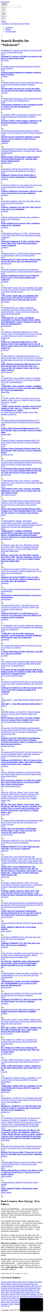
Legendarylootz (6, 1054)
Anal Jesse (4, 897)
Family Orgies (19, 1300)
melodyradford (6, 1176)
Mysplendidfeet (18, 1286)
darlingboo (5, 583)
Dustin (10, 1286)
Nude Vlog (5, 1290)
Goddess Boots (6, 1288)
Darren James (22, 1298)
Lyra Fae (4, 1072)
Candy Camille (14, 1304)
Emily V (4, 706)
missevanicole (6, 475)
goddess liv (5, 350)
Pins (6, 1296)
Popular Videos (24, 24)
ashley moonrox (6, 372)
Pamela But (32, 1282)
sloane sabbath (6, 931)
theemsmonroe (6, 109)
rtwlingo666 (5, 1140)
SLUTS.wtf (5, 2)
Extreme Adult (10, 31)
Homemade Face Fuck (20, 1288)
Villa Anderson (30, 1292)
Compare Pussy (15, 1290)
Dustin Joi (28, 1286)
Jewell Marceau (26, 722)
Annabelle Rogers (16, 676)
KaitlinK (4, 1013)
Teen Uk (25, 1282)
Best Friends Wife (15, 1282)
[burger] (3, 14)
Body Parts (10, 1292)
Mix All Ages (37, 1286)
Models (8, 29)
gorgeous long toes (7, 746)
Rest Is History (6, 1284)
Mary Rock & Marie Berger (11, 786)
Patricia (12, 412)
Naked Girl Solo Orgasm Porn (23, 1284)
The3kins (4, 76)
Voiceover (5, 1282)
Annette (25, 412)
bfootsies (4, 1156)
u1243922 (4, 656)
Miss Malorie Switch (8, 495)
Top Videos (14, 24)
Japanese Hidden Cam (29, 1290)
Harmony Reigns (7, 454)
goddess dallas (6, 434)
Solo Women (12, 1298)
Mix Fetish (5, 60)
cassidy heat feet (7, 834)
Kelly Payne (5, 676)
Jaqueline (18, 412)
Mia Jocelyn (5, 302)
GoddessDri (5, 639)
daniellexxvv (5, 1112)
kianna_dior (5, 814)
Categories (9, 27)
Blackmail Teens (35, 1288)
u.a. (2, 412)
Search (4, 4)
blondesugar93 (6, 163)
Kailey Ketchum (7, 1034)
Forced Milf (25, 1294)
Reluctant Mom (19, 1292)
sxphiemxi (4, 143)
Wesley (39, 1282)
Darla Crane (16, 722)
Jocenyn (31, 412)
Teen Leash (9, 1294)
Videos (3, 22)
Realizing (14, 1302)
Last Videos (5, 24)
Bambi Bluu (5, 392)
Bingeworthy (6, 1302)
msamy (3, 515)
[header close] (3, 18)
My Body (17, 1294)
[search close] (3, 10)
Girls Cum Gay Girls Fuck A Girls (20, 1296)
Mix (2, 563)
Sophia (6, 412)
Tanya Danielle (6, 722)
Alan (14, 414)
